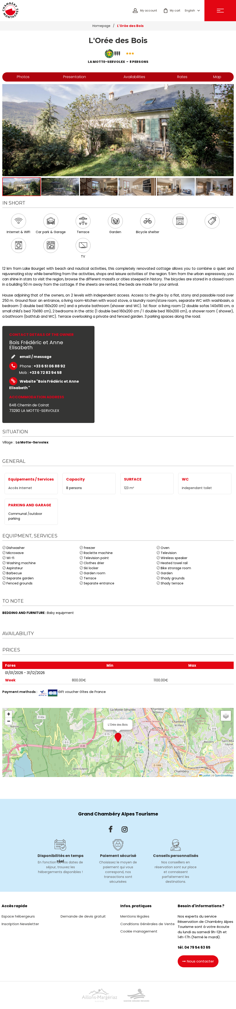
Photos (23, 76)
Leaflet (206, 775)
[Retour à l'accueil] (10, 10)
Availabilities (134, 76)
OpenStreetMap (224, 775)
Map (217, 76)
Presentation (74, 76)
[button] (172, 10)
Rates (182, 76)
